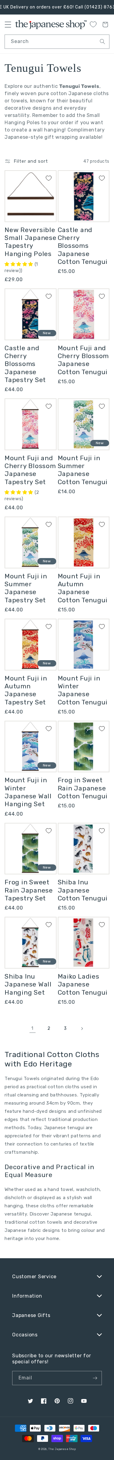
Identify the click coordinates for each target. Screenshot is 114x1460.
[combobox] (57, 41)
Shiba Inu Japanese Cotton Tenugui (83, 890)
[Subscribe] (95, 1378)
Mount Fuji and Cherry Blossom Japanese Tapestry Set (30, 470)
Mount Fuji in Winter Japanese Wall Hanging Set (28, 792)
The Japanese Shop (62, 1449)
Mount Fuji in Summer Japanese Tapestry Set (26, 588)
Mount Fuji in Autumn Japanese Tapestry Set (26, 690)
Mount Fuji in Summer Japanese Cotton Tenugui (83, 470)
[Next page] (81, 1028)
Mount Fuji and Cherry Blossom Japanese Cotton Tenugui (83, 360)
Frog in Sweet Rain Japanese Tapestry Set (29, 890)
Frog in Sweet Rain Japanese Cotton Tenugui (83, 788)
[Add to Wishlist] (48, 178)
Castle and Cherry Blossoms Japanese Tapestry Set (25, 364)
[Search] (102, 41)
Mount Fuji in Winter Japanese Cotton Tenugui (83, 690)
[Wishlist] (93, 24)
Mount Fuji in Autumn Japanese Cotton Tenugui (83, 588)
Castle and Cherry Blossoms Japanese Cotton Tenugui (83, 245)
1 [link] (32, 1028)
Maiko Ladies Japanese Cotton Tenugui (83, 984)
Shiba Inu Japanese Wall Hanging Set (28, 984)
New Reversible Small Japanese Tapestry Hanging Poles (31, 242)
